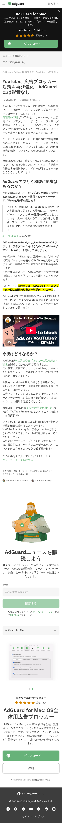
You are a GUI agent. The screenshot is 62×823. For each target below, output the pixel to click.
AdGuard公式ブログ (24, 72)
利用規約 (14, 615)
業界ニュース (22, 474)
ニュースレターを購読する (18, 460)
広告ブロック (8, 474)
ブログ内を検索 (11, 62)
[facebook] (16, 809)
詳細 (31, 768)
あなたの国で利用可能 (39, 407)
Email (5, 584)
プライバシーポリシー (44, 612)
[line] (54, 809)
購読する (31, 603)
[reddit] (46, 809)
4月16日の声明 (11, 236)
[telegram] (39, 809)
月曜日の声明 (10, 117)
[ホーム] (16, 4)
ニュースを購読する (14, 55)
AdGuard (7, 72)
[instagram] (8, 809)
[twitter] (23, 809)
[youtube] (31, 809)
